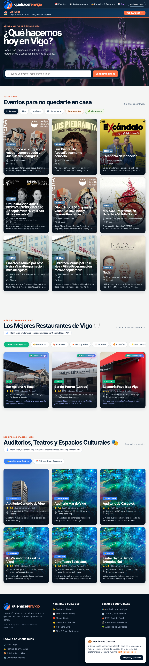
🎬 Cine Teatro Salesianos (114, 622)
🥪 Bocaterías (40, 344)
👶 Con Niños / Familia (64, 622)
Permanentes (74, 111)
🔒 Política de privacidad (15, 649)
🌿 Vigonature (95, 111)
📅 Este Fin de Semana (64, 613)
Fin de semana (54, 111)
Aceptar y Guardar (132, 657)
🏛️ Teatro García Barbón (114, 613)
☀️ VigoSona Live (61, 627)
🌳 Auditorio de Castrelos (114, 627)
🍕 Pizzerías (119, 344)
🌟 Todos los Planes (63, 609)
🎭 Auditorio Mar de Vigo (114, 609)
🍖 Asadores (59, 344)
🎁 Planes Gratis (61, 618)
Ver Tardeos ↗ (134, 13)
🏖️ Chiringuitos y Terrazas (49, 461)
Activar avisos (136, 4)
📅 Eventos (60, 4)
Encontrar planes (105, 73)
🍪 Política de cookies (14, 653)
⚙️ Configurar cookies (14, 657)
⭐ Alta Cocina (138, 344)
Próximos (11, 111)
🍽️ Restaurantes (78, 4)
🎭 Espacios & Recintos (103, 4)
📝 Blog (121, 4)
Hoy (24, 111)
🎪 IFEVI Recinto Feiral (113, 618)
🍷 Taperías (100, 344)
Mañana (37, 111)
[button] (26, 147)
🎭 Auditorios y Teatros (17, 461)
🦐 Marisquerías (80, 344)
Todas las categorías (16, 344)
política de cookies (127, 652)
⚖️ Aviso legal (10, 644)
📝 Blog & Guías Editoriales (66, 631)
